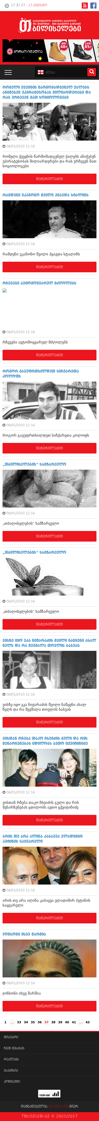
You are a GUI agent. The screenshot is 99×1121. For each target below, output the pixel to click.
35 (33, 1022)
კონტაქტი (12, 1081)
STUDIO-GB (58, 1106)
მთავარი (11, 1037)
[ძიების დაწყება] (91, 72)
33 (19, 1022)
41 (74, 1022)
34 (26, 1022)
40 (67, 1022)
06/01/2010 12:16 (20, 146)
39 (60, 1022)
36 (40, 1022)
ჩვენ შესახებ (14, 1048)
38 (53, 1022)
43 (88, 1022)
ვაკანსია (11, 1070)
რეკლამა (11, 1059)
